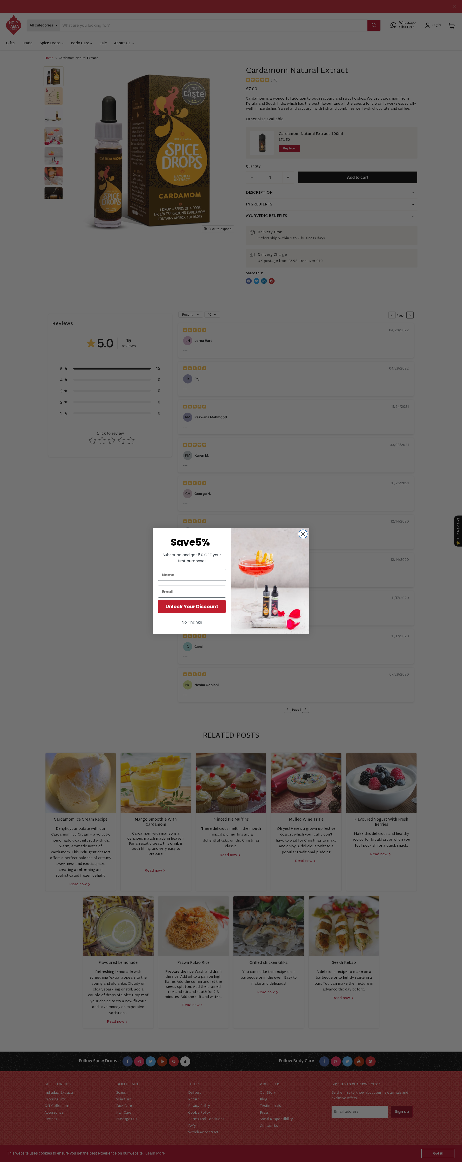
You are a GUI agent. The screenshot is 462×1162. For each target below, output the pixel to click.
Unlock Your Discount (192, 606)
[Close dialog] (303, 534)
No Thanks (192, 622)
